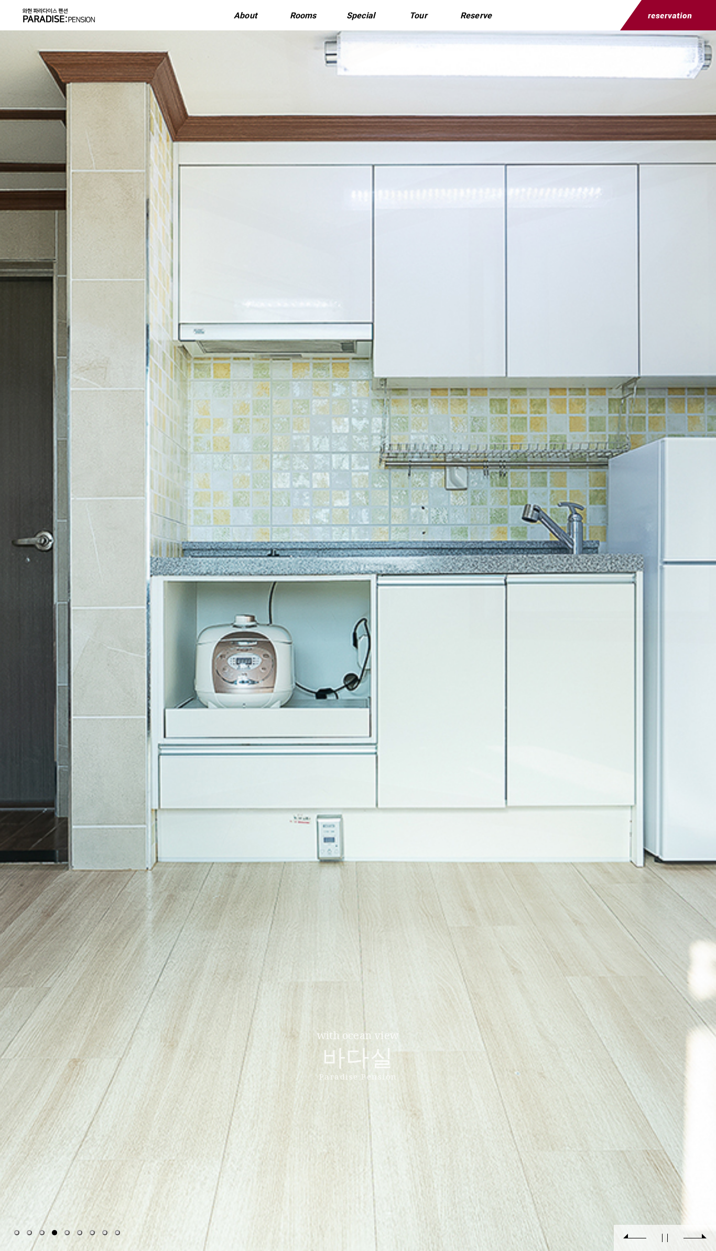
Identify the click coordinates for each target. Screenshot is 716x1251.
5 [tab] (67, 1232)
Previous (635, 1238)
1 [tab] (16, 1232)
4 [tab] (54, 1232)
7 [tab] (92, 1232)
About (245, 15)
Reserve (476, 15)
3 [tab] (42, 1232)
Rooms (303, 15)
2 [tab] (29, 1232)
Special (360, 15)
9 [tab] (117, 1232)
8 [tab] (104, 1232)
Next (695, 1238)
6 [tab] (79, 1232)
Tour (418, 15)
